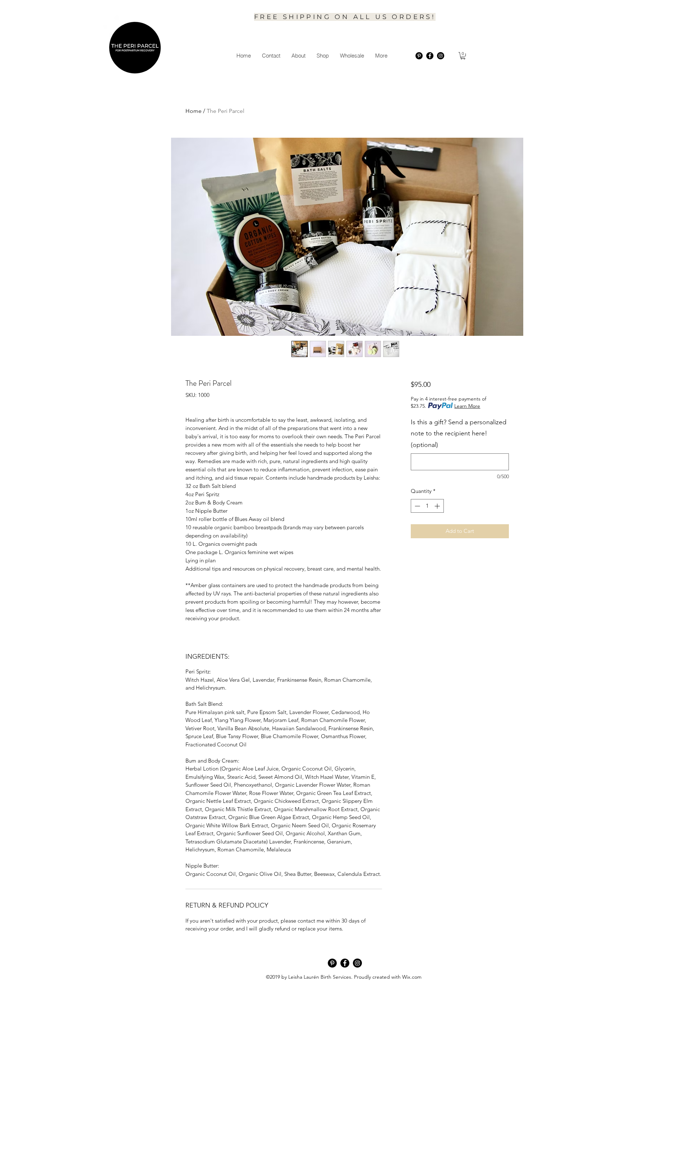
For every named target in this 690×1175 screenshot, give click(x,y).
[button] (298, 56)
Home (193, 111)
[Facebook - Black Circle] (429, 55)
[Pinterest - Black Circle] (419, 55)
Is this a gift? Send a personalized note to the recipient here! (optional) (458, 433)
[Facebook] (344, 963)
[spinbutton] (427, 506)
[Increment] (438, 506)
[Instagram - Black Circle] (440, 55)
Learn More (467, 406)
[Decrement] (417, 506)
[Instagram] (357, 963)
